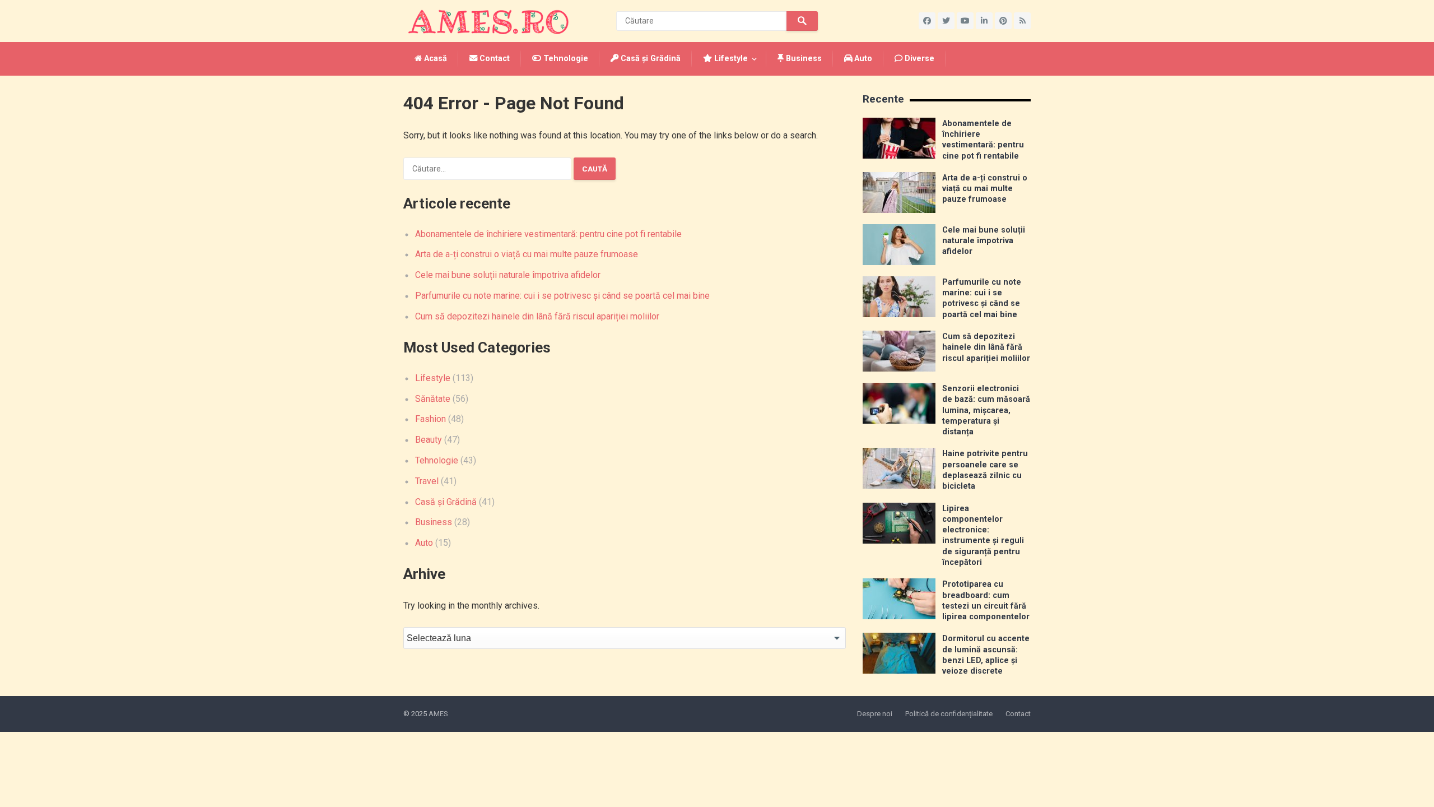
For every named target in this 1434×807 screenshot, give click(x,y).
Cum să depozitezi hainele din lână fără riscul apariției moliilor (537, 316)
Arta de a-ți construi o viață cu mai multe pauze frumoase (526, 254)
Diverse (918, 58)
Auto (862, 58)
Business (803, 58)
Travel (427, 481)
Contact (493, 58)
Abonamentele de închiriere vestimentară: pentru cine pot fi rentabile (548, 234)
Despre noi (874, 713)
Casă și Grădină (649, 58)
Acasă (434, 58)
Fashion (430, 419)
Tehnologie (564, 58)
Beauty (428, 439)
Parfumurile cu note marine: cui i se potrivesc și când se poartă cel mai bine (562, 295)
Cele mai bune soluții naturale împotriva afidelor (507, 275)
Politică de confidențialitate (949, 713)
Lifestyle (730, 58)
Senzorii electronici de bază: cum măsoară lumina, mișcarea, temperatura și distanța (986, 410)
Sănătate (432, 398)
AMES (438, 713)
